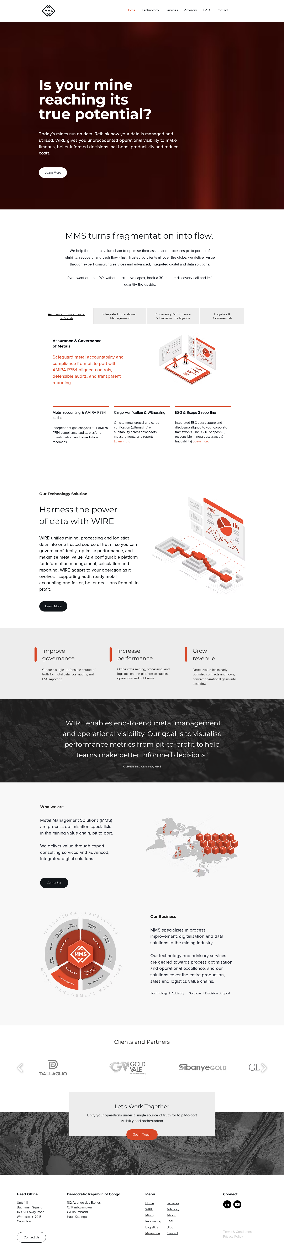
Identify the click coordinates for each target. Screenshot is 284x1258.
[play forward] (263, 1067)
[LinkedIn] (227, 1204)
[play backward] (20, 1067)
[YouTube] (237, 1204)
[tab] (66, 316)
